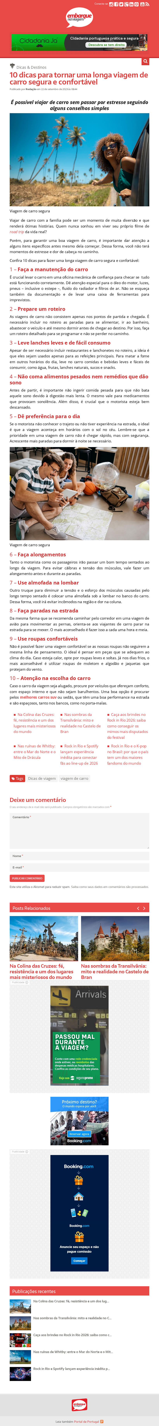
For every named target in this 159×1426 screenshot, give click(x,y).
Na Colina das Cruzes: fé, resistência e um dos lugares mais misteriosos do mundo (41, 971)
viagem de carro (74, 778)
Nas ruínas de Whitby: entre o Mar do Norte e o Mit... (73, 1352)
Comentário (22, 817)
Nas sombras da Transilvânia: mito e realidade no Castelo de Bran (115, 971)
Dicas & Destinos (31, 67)
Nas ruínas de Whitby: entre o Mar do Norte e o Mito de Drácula (35, 751)
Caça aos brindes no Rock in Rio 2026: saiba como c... (72, 1335)
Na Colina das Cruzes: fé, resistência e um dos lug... (71, 1301)
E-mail (18, 867)
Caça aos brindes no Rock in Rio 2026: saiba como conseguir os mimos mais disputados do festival (127, 726)
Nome (18, 856)
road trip (17, 231)
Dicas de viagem (42, 778)
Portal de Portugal (86, 1421)
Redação (31, 89)
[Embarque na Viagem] (79, 25)
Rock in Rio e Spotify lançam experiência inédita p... (71, 1369)
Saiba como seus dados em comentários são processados (109, 887)
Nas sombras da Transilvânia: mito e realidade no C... (72, 1318)
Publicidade (18, 982)
